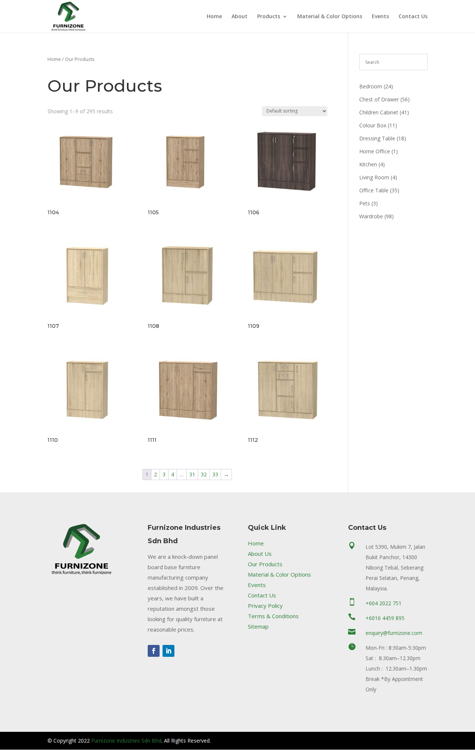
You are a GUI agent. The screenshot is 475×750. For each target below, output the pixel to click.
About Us (260, 553)
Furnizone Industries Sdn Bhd (126, 740)
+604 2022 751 (384, 603)
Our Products (265, 564)
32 (204, 474)
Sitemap (258, 626)
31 (192, 474)
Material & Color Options (329, 17)
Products (268, 17)
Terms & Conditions (273, 616)
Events (380, 17)
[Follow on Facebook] (154, 651)
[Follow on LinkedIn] (168, 651)
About (240, 17)
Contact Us (413, 17)
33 (215, 474)
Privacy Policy (265, 605)
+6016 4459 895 (385, 618)
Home (214, 17)
